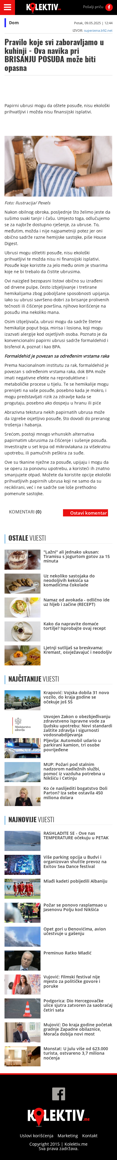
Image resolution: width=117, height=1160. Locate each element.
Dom (14, 22)
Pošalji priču (93, 6)
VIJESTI (33, 678)
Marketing (68, 1135)
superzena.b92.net (98, 30)
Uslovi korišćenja (36, 1135)
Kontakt (90, 1135)
